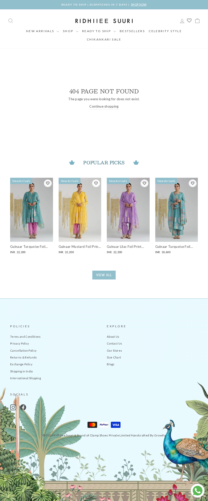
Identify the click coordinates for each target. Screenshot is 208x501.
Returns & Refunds (23, 357)
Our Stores (114, 350)
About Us (113, 336)
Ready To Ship (97, 31)
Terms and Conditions (25, 336)
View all (104, 275)
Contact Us (114, 343)
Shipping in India (21, 371)
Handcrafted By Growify (148, 435)
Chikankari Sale (104, 39)
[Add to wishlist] (48, 183)
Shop (69, 31)
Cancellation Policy (23, 350)
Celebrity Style (165, 31)
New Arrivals (40, 31)
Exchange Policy (21, 364)
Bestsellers (132, 31)
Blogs (111, 364)
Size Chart (114, 357)
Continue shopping (104, 106)
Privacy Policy (19, 343)
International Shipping (25, 378)
